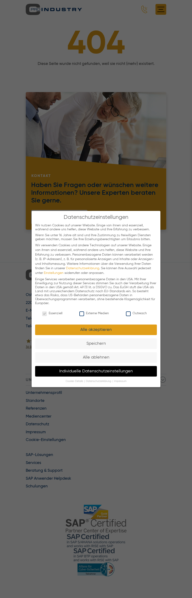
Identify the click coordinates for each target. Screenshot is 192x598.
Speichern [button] (96, 343)
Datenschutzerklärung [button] (99, 381)
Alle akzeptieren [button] (96, 330)
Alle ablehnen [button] (96, 357)
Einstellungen (53, 273)
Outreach (140, 313)
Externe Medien (97, 313)
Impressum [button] (120, 381)
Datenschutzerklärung (82, 268)
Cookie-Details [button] (75, 381)
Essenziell (56, 313)
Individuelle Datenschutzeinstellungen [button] (96, 371)
